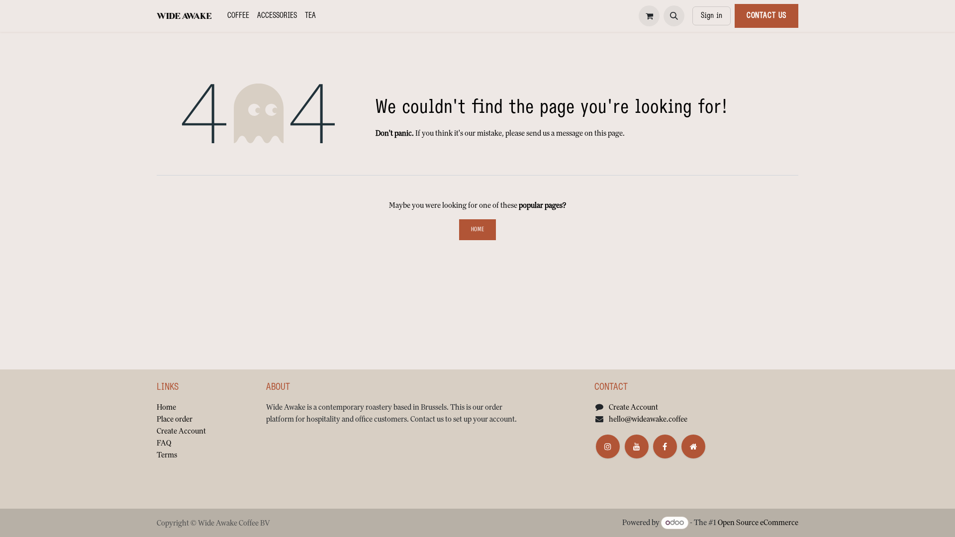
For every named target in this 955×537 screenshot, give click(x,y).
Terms (167, 454)
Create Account (181, 431)
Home (477, 230)
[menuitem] (238, 16)
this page (608, 133)
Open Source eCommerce (758, 522)
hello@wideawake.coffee (648, 419)
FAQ (164, 443)
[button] (674, 15)
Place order (174, 419)
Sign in (711, 16)
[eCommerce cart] (649, 15)
